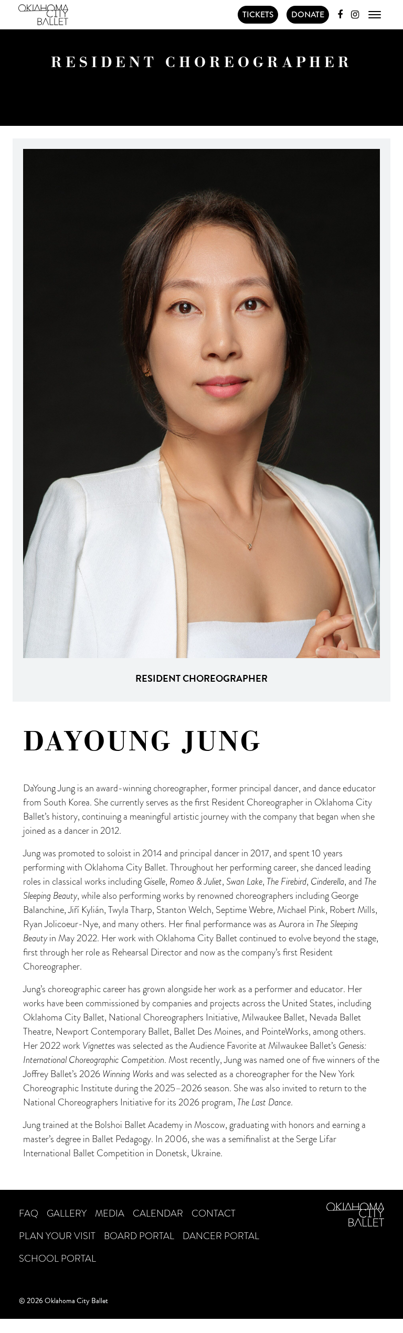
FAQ (28, 1213)
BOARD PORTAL (139, 1236)
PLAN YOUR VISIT (57, 1236)
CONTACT (214, 1213)
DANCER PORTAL (221, 1236)
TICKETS (257, 14)
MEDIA (109, 1213)
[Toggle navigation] (374, 15)
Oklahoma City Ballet (43, 14)
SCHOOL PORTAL (57, 1258)
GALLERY (67, 1213)
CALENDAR (158, 1213)
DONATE (307, 14)
